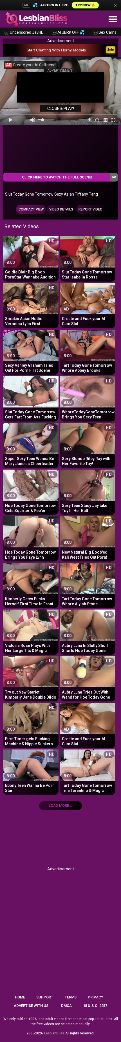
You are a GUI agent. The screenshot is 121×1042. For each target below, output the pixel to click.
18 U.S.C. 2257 (95, 1006)
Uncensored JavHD (24, 32)
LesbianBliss (54, 1033)
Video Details (61, 209)
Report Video (90, 209)
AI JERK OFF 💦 (68, 32)
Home (20, 997)
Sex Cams (105, 32)
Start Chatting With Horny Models (56, 50)
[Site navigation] (112, 19)
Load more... (60, 805)
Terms (71, 997)
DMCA (66, 1006)
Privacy (95, 997)
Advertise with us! (32, 1006)
